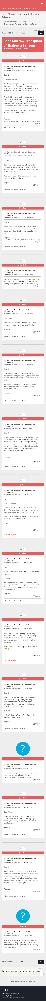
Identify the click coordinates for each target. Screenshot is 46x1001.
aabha (24, 759)
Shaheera (24, 61)
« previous (36, 30)
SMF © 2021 (13, 994)
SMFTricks (11, 996)
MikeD (24, 926)
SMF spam (15, 982)
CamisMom (24, 265)
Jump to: (41, 968)
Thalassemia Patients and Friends (20, 8)
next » (42, 30)
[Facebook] (5, 991)
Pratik (24, 485)
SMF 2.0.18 (5, 994)
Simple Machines (23, 994)
